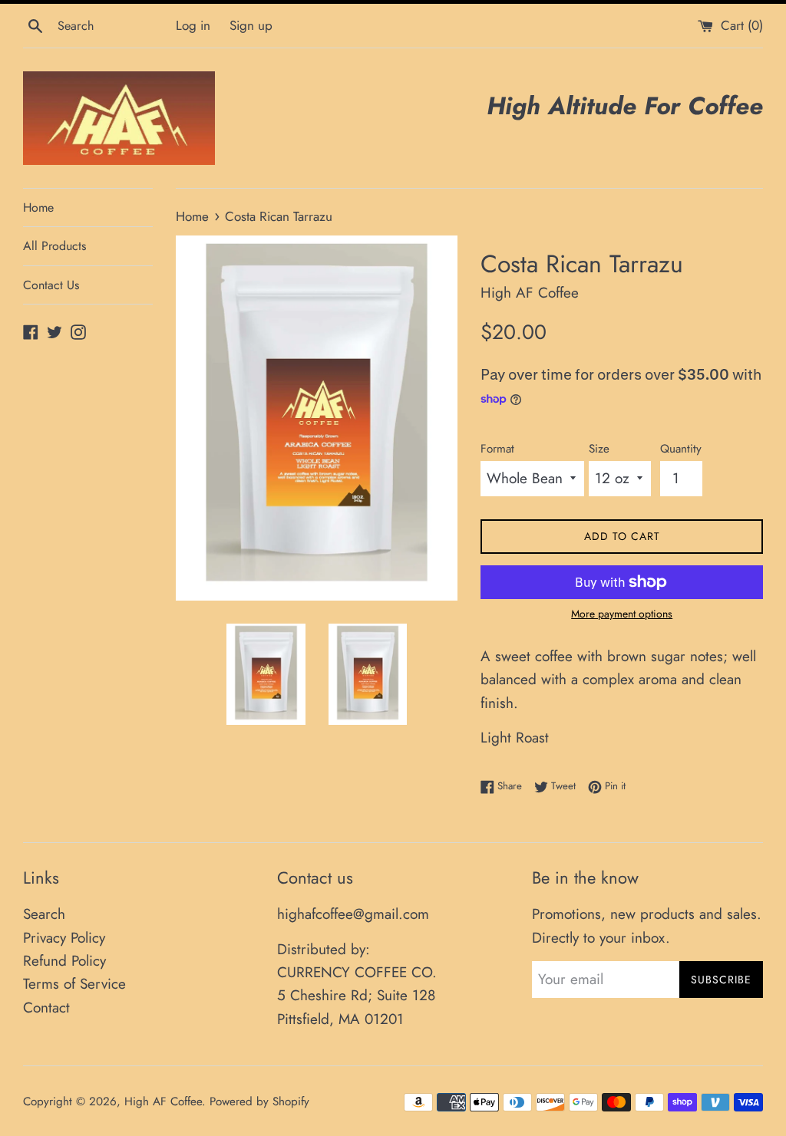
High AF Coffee (163, 1101)
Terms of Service (74, 983)
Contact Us (51, 285)
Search (44, 914)
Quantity (681, 448)
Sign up (251, 25)
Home (38, 207)
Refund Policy (64, 960)
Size (599, 448)
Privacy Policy (64, 937)
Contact (46, 1007)
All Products (54, 246)
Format (497, 448)
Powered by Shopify (259, 1101)
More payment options (621, 613)
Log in (193, 25)
